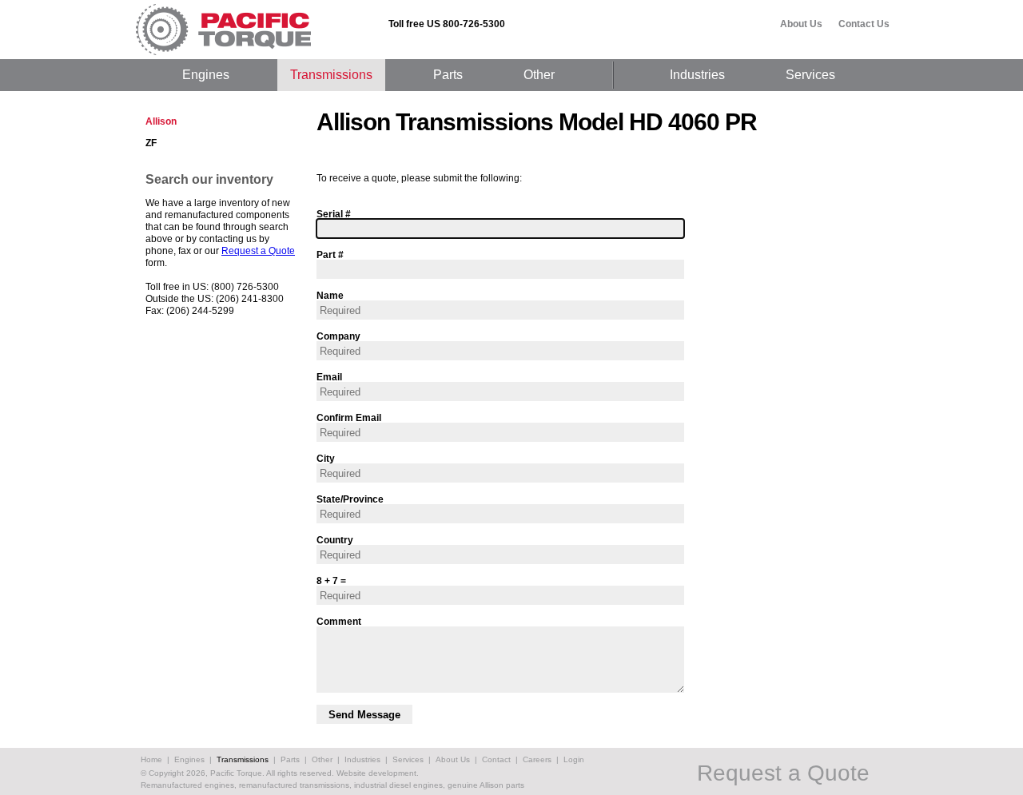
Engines (205, 74)
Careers (537, 759)
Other (539, 74)
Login (573, 759)
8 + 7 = (331, 580)
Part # (330, 254)
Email (329, 377)
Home (151, 759)
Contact (496, 759)
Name (330, 295)
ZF (151, 143)
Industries (697, 74)
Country (334, 540)
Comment (338, 621)
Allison (161, 121)
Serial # (333, 214)
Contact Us (864, 24)
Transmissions (331, 74)
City (325, 458)
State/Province (350, 499)
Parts (448, 74)
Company (338, 336)
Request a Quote (258, 250)
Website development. (377, 773)
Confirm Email (348, 417)
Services (810, 74)
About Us (801, 24)
